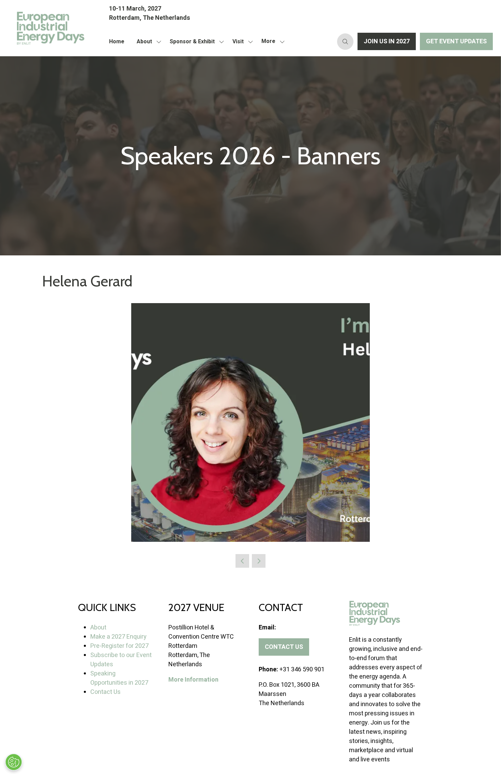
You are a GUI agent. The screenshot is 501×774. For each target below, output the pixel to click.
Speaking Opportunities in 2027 (119, 678)
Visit (238, 42)
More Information (193, 679)
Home (116, 42)
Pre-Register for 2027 (119, 646)
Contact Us (105, 692)
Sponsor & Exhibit (192, 42)
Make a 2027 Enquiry (118, 636)
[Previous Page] (242, 561)
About (144, 42)
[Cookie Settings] (13, 762)
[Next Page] (258, 561)
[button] (271, 41)
